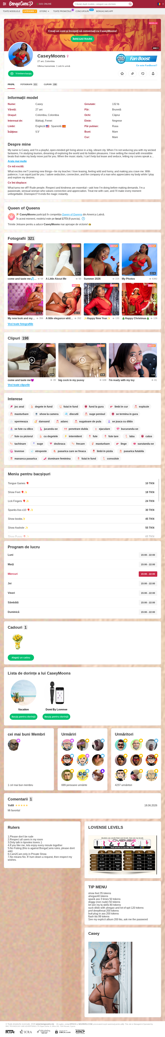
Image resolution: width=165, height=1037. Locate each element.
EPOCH (73, 1024)
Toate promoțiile (62, 11)
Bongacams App (104, 11)
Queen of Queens (72, 214)
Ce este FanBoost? (146, 65)
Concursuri (82, 11)
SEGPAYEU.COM (85, 1024)
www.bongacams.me (45, 1024)
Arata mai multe (17, 161)
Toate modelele (11, 11)
